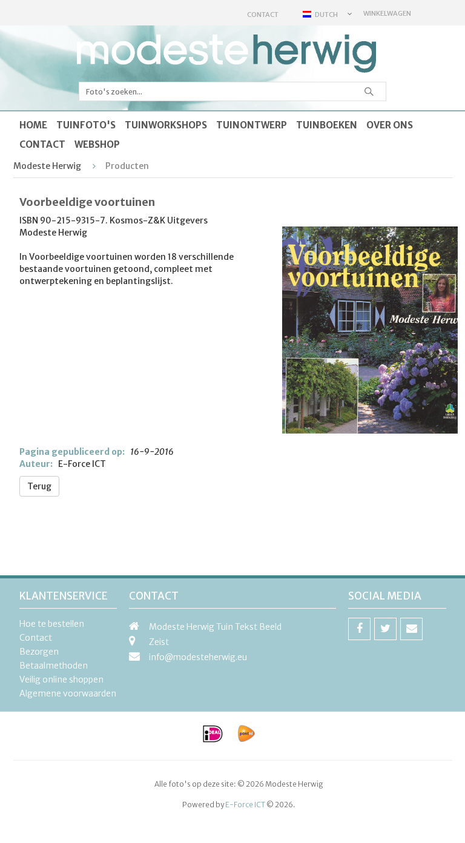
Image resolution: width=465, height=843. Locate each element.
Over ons (389, 125)
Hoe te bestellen (51, 623)
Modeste (226, 54)
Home (33, 125)
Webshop (97, 144)
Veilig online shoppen (61, 679)
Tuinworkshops (166, 125)
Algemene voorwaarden (67, 693)
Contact (263, 14)
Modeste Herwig (47, 165)
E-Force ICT (245, 804)
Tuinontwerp (251, 125)
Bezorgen (39, 651)
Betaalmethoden (53, 665)
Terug (39, 486)
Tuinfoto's (86, 125)
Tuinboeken (326, 125)
